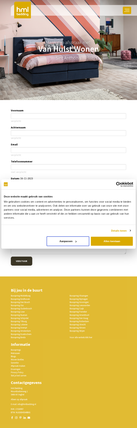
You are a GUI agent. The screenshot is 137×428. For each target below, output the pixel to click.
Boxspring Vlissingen (79, 295)
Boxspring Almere (77, 327)
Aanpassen (66, 241)
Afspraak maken (18, 365)
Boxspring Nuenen (19, 315)
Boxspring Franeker (78, 311)
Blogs (13, 356)
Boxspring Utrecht (78, 324)
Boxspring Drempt (19, 327)
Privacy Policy (17, 372)
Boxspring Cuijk (77, 308)
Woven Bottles (17, 359)
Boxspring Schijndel (19, 318)
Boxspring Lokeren (19, 324)
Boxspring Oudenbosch (21, 308)
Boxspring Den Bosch (20, 302)
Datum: (15, 178)
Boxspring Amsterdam (21, 330)
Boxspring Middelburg (20, 295)
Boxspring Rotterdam (79, 321)
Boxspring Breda (18, 337)
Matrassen (15, 353)
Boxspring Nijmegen (79, 299)
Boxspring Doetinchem (21, 334)
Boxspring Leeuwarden (80, 305)
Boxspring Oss (17, 305)
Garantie (15, 362)
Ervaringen (15, 369)
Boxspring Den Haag (79, 318)
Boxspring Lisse (18, 311)
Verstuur (21, 261)
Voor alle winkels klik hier (81, 337)
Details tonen (119, 230)
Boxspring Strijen (77, 330)
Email (14, 144)
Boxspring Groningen (79, 302)
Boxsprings (16, 349)
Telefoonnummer (21, 161)
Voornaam (17, 110)
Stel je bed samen (18, 375)
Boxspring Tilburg (19, 321)
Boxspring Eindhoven (20, 299)
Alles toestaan (112, 241)
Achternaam (18, 127)
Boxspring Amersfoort (79, 315)
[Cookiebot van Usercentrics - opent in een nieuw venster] (118, 184)
